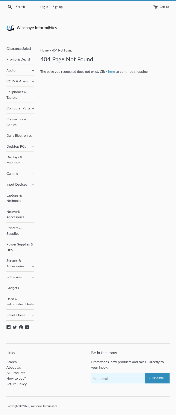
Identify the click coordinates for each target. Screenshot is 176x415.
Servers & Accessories (20, 263)
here (111, 71)
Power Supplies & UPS (20, 247)
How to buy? (16, 378)
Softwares (20, 277)
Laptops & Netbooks (20, 198)
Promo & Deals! (18, 59)
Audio (20, 70)
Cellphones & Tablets (20, 94)
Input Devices (20, 184)
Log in (44, 7)
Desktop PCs (20, 146)
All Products (15, 373)
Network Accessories (20, 214)
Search (11, 362)
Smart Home (20, 315)
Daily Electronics (20, 135)
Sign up (58, 7)
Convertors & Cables (16, 122)
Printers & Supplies (20, 230)
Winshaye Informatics (43, 406)
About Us (13, 367)
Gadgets (12, 288)
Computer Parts (20, 108)
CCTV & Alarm (20, 81)
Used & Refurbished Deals (20, 301)
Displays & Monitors (20, 160)
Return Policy (16, 384)
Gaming (20, 173)
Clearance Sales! (18, 48)
